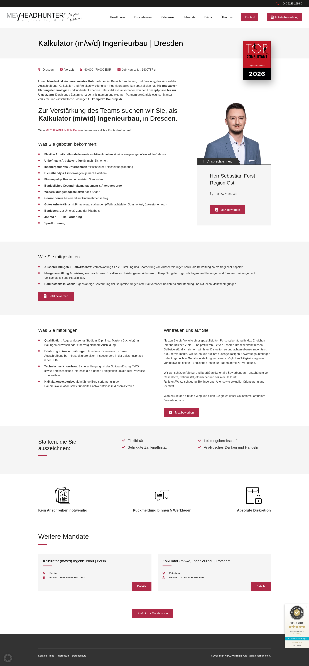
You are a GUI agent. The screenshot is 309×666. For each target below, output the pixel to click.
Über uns (226, 17)
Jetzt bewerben (230, 209)
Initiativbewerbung (286, 17)
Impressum (63, 655)
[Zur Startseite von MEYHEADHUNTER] (36, 17)
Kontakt (250, 17)
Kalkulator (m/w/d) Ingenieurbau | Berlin (74, 561)
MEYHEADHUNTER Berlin (63, 130)
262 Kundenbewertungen (296, 638)
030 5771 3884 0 (226, 193)
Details (141, 586)
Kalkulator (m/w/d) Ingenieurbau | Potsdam (196, 561)
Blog (51, 655)
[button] (8, 658)
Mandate (189, 17)
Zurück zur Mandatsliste (153, 613)
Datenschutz (79, 655)
